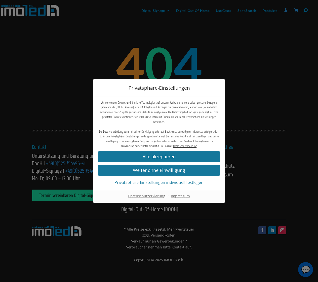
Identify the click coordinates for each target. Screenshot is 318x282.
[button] (159, 156)
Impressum (180, 196)
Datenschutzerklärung (185, 146)
